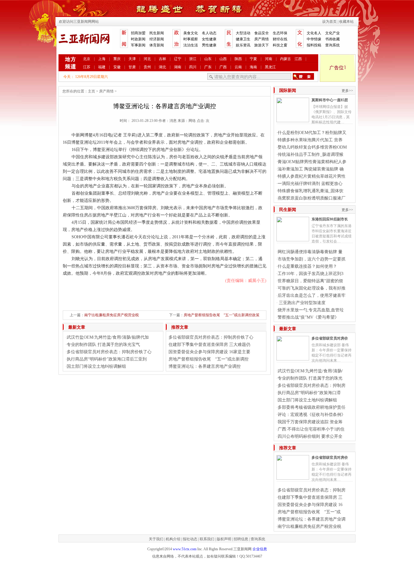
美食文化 (190, 33)
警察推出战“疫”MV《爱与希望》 (308, 317)
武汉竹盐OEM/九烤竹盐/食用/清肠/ (310, 371)
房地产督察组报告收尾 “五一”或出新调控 (209, 359)
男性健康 (209, 45)
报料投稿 (314, 45)
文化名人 (314, 33)
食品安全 (261, 33)
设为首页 (329, 21)
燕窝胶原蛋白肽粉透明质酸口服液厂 (312, 198)
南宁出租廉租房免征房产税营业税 (111, 315)
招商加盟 (138, 33)
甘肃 (132, 67)
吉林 (162, 59)
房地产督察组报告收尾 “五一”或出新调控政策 (221, 315)
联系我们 (207, 539)
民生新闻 (156, 33)
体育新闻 (156, 45)
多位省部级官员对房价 (330, 338)
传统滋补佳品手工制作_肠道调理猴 (310, 154)
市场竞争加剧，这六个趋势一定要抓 (312, 259)
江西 (298, 59)
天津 (132, 59)
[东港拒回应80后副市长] (292, 239)
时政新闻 (138, 39)
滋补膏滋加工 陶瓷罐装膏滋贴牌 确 (311, 169)
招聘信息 (241, 539)
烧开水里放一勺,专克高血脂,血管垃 (311, 310)
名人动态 (209, 33)
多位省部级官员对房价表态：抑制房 (312, 385)
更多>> (347, 91)
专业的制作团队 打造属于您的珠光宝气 (103, 344)
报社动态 (190, 539)
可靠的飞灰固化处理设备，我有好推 (312, 288)
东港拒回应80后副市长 (330, 219)
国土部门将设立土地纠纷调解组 (96, 366)
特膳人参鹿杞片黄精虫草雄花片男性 (312, 176)
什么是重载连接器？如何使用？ (307, 266)
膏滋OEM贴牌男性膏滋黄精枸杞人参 (312, 161)
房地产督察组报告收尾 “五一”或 (309, 512)
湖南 (177, 67)
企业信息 (259, 549)
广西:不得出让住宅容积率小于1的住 (311, 429)
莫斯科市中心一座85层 (330, 100)
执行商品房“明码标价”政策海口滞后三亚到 (107, 359)
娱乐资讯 (243, 45)
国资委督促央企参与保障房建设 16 (310, 504)
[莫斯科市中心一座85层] (292, 120)
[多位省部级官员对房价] (292, 358)
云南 (238, 67)
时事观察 (190, 39)
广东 (208, 67)
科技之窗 (280, 45)
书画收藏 (332, 39)
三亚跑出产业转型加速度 (302, 302)
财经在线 (280, 39)
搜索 (303, 76)
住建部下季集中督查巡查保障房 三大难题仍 (209, 344)
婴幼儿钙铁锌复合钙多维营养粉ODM (312, 147)
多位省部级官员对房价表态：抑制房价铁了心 (109, 352)
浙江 (192, 59)
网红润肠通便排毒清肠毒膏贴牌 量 (310, 252)
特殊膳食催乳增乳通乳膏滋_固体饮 (310, 191)
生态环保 (280, 33)
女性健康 (209, 39)
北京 (86, 59)
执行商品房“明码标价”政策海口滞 (309, 392)
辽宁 (177, 59)
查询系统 (332, 45)
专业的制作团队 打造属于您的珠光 (310, 378)
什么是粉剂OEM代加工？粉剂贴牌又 (312, 132)
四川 (192, 67)
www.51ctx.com (184, 549)
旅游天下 (261, 45)
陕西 (238, 59)
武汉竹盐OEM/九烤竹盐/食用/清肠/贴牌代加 (108, 337)
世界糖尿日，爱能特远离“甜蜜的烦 (310, 281)
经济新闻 (156, 39)
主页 (91, 91)
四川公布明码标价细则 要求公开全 (310, 436)
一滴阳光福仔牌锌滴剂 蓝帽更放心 (310, 183)
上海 (101, 59)
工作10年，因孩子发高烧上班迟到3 (310, 273)
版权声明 (224, 539)
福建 (101, 67)
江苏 (86, 67)
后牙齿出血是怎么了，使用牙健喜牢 (312, 295)
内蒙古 (285, 59)
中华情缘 (314, 39)
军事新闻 (138, 45)
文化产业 (332, 33)
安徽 (117, 67)
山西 (223, 59)
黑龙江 (270, 67)
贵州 (147, 67)
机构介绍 (173, 539)
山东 (208, 59)
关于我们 (156, 539)
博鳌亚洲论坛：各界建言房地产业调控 (205, 366)
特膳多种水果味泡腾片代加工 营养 (310, 140)
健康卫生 (243, 39)
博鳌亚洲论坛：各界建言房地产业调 (312, 519)
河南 (268, 59)
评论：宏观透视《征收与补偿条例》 (312, 414)
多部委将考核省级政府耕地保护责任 (312, 407)
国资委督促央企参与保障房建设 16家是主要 (209, 352)
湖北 (162, 67)
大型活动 (243, 33)
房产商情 (261, 39)
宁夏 (253, 59)
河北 (147, 59)
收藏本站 (346, 21)
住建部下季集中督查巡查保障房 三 (310, 497)
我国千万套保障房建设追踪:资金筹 (310, 422)
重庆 (117, 59)
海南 (253, 67)
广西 (223, 67)
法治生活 (190, 45)
